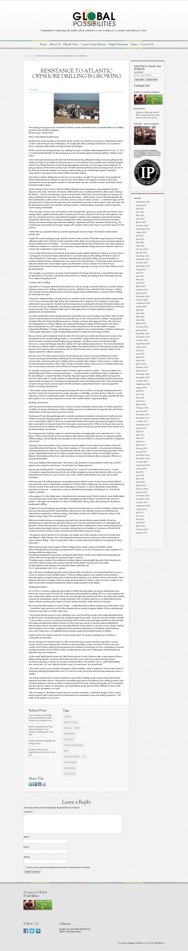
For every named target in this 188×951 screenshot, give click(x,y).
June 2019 (140, 354)
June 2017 (140, 435)
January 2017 (141, 452)
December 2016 (142, 455)
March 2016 (141, 485)
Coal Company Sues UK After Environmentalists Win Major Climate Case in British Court (40, 718)
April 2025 (140, 219)
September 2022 (143, 229)
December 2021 (142, 256)
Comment (28, 812)
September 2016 (143, 465)
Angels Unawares (118, 44)
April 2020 (140, 320)
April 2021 (140, 283)
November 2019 (143, 337)
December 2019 (142, 333)
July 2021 (139, 273)
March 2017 (141, 445)
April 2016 (140, 482)
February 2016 (142, 489)
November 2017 (143, 418)
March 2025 (141, 222)
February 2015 (142, 529)
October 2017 (142, 421)
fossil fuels (69, 740)
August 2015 (141, 509)
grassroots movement (73, 745)
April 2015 (140, 523)
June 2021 (140, 276)
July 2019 (139, 350)
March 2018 (141, 404)
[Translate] (33, 90)
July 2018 (139, 391)
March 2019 (141, 364)
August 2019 (141, 347)
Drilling (67, 728)
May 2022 (140, 242)
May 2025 (140, 215)
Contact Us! (141, 85)
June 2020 (140, 313)
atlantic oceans (70, 722)
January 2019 (141, 371)
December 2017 (142, 414)
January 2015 (141, 533)
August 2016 (141, 469)
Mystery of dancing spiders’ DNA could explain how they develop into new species (148, 115)
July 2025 (139, 209)
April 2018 (140, 401)
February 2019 (142, 367)
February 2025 (142, 225)
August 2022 (141, 232)
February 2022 (142, 249)
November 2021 (143, 259)
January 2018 (141, 411)
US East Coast (69, 774)
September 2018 (143, 384)
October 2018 (142, 381)
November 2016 (143, 458)
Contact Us (147, 44)
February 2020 (142, 327)
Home (43, 44)
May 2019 (140, 357)
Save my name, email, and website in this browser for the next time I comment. (58, 867)
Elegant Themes (135, 943)
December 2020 (142, 296)
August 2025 (141, 205)
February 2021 (142, 290)
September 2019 (143, 344)
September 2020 (143, 303)
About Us (55, 44)
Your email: (138, 72)
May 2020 (140, 317)
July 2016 (139, 472)
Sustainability (69, 768)
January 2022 (141, 252)
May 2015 (140, 519)
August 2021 (141, 269)
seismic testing (70, 762)
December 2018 (142, 374)
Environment (69, 734)
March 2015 (141, 526)
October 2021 (142, 263)
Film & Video (71, 44)
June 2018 (140, 394)
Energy (77, 728)
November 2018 (143, 377)
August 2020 (141, 306)
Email (26, 847)
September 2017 (143, 425)
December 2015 (142, 496)
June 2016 (140, 475)
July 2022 (139, 236)
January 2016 (141, 492)
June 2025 (140, 212)
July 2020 (139, 310)
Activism (32, 56)
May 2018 (140, 398)
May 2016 (140, 479)
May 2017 (140, 438)
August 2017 (141, 428)
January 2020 (141, 330)
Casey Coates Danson (94, 44)
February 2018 (142, 408)
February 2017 (142, 448)
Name (27, 837)
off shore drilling (72, 757)
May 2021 (140, 279)
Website (27, 857)
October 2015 (142, 502)
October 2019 (142, 340)
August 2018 (141, 387)
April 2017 (140, 441)
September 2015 (143, 506)
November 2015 (143, 499)
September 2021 (143, 266)
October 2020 (142, 300)
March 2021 (141, 286)
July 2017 (139, 431)
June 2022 (140, 239)
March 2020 (141, 323)
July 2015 (139, 512)
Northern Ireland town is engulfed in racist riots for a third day (42, 752)
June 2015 (140, 516)
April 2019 (140, 360)
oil (84, 757)
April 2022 (140, 246)
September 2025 (143, 202)
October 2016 (142, 462)
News (66, 751)
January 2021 (141, 293)
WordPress (159, 943)
